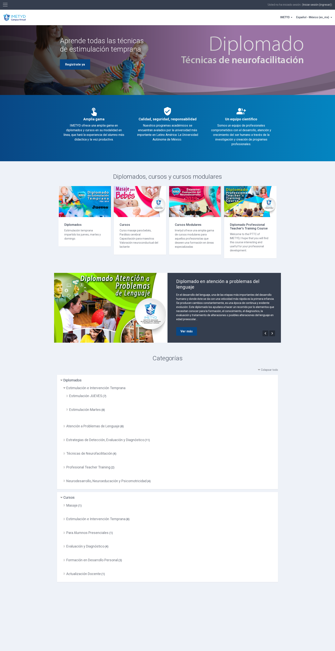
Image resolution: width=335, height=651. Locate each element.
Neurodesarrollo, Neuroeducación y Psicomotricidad (106, 481)
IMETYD (285, 17)
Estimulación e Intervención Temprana (95, 388)
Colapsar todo (269, 369)
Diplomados (72, 380)
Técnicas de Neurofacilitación (89, 453)
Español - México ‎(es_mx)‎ (313, 17)
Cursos (69, 497)
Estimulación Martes (85, 410)
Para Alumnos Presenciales (87, 533)
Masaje (72, 505)
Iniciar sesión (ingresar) (317, 4)
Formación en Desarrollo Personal (92, 560)
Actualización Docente (83, 574)
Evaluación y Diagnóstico (85, 546)
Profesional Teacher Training (88, 467)
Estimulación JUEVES (85, 396)
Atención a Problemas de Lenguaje (93, 426)
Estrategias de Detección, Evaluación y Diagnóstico (105, 440)
